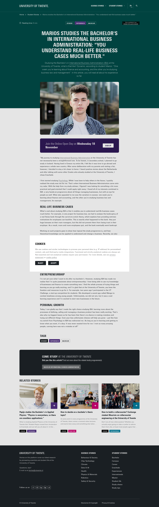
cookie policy (51, 257)
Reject (40, 263)
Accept (53, 263)
